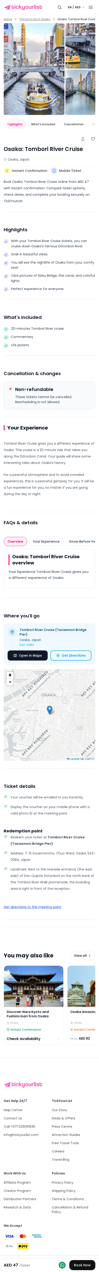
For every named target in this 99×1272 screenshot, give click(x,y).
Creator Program (17, 1190)
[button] (49, 710)
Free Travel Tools (65, 1143)
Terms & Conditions (68, 1199)
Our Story (59, 1110)
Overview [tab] (15, 541)
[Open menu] (90, 7)
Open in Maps (30, 655)
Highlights (14, 124)
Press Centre (62, 1126)
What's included (43, 124)
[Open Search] (59, 7)
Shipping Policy (64, 1190)
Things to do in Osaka (34, 19)
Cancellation (74, 124)
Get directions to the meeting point (32, 907)
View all (80, 955)
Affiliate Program (17, 1182)
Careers (58, 1151)
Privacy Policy (62, 1182)
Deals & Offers (63, 1118)
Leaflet (74, 759)
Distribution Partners (20, 1199)
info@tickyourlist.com (21, 1135)
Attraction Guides (66, 1135)
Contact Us (13, 1118)
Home (8, 19)
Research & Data (17, 1207)
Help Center (13, 1110)
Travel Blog (60, 1159)
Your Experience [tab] (46, 541)
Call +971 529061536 (19, 1126)
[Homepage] (24, 8)
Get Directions (74, 655)
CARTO (89, 759)
